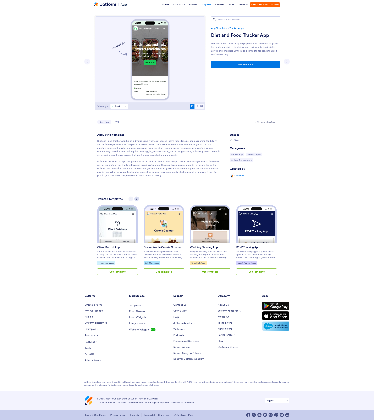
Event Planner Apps (247, 262)
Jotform (240, 175)
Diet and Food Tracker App (240, 35)
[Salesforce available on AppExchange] (275, 326)
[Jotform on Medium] (265, 415)
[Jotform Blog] (271, 415)
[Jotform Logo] (105, 4)
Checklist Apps (198, 262)
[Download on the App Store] (275, 315)
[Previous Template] (87, 61)
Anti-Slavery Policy (184, 414)
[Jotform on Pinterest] (276, 415)
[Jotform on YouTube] (282, 415)
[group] (117, 242)
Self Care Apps (152, 262)
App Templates (219, 28)
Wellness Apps (254, 154)
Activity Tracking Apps (241, 160)
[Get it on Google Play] (275, 306)
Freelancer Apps (106, 262)
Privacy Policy (117, 414)
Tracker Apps (237, 28)
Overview (104, 122)
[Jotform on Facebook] (248, 415)
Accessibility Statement (157, 414)
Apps (124, 4)
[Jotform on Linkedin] (259, 415)
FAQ (117, 122)
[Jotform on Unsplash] (287, 415)
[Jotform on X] (254, 415)
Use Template (245, 64)
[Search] (214, 19)
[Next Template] (287, 61)
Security (134, 414)
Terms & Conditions (95, 414)
